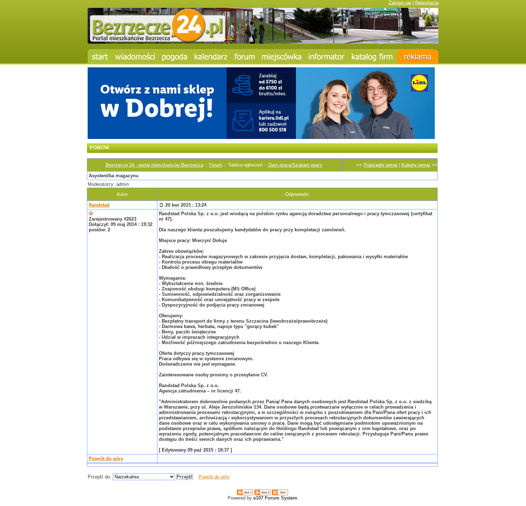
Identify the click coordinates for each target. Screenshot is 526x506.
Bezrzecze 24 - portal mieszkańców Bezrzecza (154, 165)
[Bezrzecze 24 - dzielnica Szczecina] (281, 56)
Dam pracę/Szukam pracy (295, 165)
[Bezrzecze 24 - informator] (326, 56)
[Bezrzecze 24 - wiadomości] (135, 56)
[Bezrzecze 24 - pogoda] (175, 56)
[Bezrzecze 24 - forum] (244, 56)
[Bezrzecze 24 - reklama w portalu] (417, 56)
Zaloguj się (400, 2)
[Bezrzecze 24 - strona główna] (100, 56)
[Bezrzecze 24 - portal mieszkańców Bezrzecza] (263, 42)
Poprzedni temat (381, 165)
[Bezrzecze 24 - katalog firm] (372, 56)
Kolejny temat (415, 165)
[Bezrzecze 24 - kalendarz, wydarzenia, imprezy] (211, 56)
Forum (215, 165)
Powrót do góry (106, 458)
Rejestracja (426, 2)
